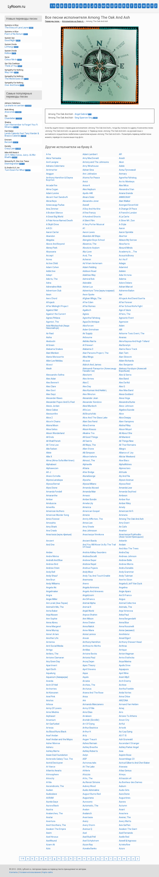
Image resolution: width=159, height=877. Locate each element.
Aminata (123, 515)
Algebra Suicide (126, 410)
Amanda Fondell (54, 491)
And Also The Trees (129, 548)
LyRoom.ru (16, 6)
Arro (121, 712)
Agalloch (87, 310)
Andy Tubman (126, 576)
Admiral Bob (89, 279)
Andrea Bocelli (90, 556)
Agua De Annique (91, 322)
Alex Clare (51, 386)
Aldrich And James (92, 364)
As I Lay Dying (125, 731)
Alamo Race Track (128, 349)
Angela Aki (51, 587)
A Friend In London (128, 212)
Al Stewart (88, 345)
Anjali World (88, 611)
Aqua (85, 673)
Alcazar (86, 360)
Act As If (123, 259)
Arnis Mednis (52, 712)
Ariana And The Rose (93, 692)
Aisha (49, 337)
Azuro (122, 848)
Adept (49, 275)
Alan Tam (123, 353)
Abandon (50, 236)
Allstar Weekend (127, 456)
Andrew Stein (52, 568)
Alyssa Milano (89, 484)
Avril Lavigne (52, 162)
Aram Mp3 (124, 677)
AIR (120, 329)
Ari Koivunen (52, 692)
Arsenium (51, 720)
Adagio (122, 263)
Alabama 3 (88, 349)
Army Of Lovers (53, 708)
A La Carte (124, 216)
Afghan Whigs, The (92, 298)
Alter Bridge (88, 472)
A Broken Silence (54, 212)
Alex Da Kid (124, 382)
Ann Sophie (51, 618)
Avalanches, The (54, 813)
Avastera (123, 813)
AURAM (50, 798)
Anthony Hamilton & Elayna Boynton (59, 178)
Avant (122, 809)
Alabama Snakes (54, 349)
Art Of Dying (89, 724)
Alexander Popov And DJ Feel (60, 402)
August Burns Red (92, 794)
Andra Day (124, 552)
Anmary (123, 174)
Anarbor (123, 530)
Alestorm (87, 375)
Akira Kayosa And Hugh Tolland (134, 341)
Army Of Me (88, 708)
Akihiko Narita (89, 341)
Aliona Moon (52, 425)
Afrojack (50, 302)
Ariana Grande (126, 193)
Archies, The (89, 685)
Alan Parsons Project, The (96, 353)
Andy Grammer (126, 572)
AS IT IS (123, 735)
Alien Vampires (126, 421)
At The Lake (89, 766)
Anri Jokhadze (90, 174)
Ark (84, 700)
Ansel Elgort (125, 638)
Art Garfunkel (52, 724)
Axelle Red (124, 837)
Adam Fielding (89, 267)
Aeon (48, 294)
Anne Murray (52, 630)
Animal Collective (127, 603)
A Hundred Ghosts (92, 216)
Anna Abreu (52, 622)
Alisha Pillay (125, 425)
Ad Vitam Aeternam (92, 263)
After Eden (88, 302)
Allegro (122, 449)
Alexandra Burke (127, 402)
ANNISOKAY (124, 197)
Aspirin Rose (125, 755)
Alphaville (87, 464)
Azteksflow (124, 844)
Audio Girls (124, 790)
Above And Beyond (55, 244)
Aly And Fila (124, 476)
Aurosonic (88, 801)
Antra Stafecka (126, 657)
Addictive (50, 271)
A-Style (122, 224)
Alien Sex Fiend (90, 421)
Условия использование (30, 872)
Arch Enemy (125, 681)
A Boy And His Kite (91, 209)
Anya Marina (125, 661)
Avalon (86, 809)
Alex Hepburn (89, 189)
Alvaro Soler (88, 197)
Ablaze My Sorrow (128, 240)
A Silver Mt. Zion (127, 220)
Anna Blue (124, 622)
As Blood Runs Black (56, 731)
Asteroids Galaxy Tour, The (59, 759)
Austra (49, 809)
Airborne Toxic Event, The (131, 333)
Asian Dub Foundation (57, 755)
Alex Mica (123, 185)
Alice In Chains (53, 421)
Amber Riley (125, 503)
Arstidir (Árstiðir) (91, 720)
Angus (122, 599)
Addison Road (89, 271)
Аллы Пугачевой (127, 170)
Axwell (86, 205)
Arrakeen (87, 716)
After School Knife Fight (131, 306)
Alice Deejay (125, 417)
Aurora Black (52, 805)
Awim (49, 833)
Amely (122, 507)
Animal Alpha (89, 603)
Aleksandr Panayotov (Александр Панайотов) (99, 369)
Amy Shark (51, 526)
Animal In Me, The (55, 607)
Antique (123, 650)
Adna (48, 283)
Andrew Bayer (89, 560)
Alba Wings (88, 357)
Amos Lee (88, 523)
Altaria (86, 468)
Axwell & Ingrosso (127, 840)
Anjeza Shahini (90, 614)
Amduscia (51, 503)
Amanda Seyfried (127, 491)
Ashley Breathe (90, 747)
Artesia (49, 727)
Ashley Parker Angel (129, 747)
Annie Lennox (89, 634)
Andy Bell (50, 572)
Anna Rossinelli (126, 626)
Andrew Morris (126, 564)
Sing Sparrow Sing (84, 117)
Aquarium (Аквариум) (57, 677)
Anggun (50, 174)
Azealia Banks (90, 848)
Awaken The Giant (128, 829)
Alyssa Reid (124, 484)
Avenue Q (87, 829)
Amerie (86, 515)
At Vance (50, 766)
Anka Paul (124, 614)
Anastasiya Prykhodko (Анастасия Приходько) (131, 535)
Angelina (123, 587)
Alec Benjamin (126, 364)
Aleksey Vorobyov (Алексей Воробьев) (132, 369)
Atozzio (86, 774)
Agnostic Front (126, 318)
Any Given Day (53, 661)
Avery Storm (89, 825)
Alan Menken (52, 353)
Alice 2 (49, 417)
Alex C (86, 382)
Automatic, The (90, 805)
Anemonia (88, 579)
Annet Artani (52, 634)
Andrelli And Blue (54, 560)
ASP (85, 759)
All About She (125, 433)
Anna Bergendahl (127, 618)
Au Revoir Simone (91, 782)
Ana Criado (51, 530)
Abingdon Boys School (94, 240)
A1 (84, 228)
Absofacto (124, 244)
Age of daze (125, 310)
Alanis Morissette (55, 357)
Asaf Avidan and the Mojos (59, 739)
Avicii (85, 181)
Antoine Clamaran (55, 657)
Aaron (122, 228)
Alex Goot (51, 390)
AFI (120, 154)
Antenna (50, 642)
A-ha (48, 154)
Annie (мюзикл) (126, 630)
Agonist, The (52, 322)
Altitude (123, 472)
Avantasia (88, 817)
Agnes (86, 314)
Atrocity (50, 778)
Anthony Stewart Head (130, 642)
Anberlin (123, 540)
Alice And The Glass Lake (95, 417)
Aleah (49, 368)
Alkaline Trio (89, 433)
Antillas (86, 650)
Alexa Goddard (126, 394)
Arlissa (49, 704)
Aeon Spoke (88, 294)
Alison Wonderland (55, 433)
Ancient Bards (90, 540)
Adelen (122, 271)
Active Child (52, 263)
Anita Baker (52, 611)
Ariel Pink (50, 696)
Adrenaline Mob (53, 286)
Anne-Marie (88, 630)
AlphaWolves (125, 464)
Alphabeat (51, 464)
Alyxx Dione (51, 487)
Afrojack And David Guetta (132, 298)
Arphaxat (50, 716)
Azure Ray (88, 844)
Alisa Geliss (51, 429)
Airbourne (87, 337)
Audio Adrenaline (91, 790)
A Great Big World (54, 216)
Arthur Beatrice (90, 727)
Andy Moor (88, 572)
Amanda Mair (89, 491)
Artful (122, 724)
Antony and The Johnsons (96, 162)
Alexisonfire (52, 413)
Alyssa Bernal (53, 484)
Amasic (86, 495)
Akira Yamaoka (53, 158)
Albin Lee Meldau (54, 360)
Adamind (123, 267)
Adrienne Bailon (126, 290)
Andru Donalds (126, 568)
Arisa (85, 696)
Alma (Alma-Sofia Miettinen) (60, 460)
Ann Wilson (88, 618)
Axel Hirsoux (52, 837)
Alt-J (48, 472)
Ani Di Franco (125, 595)
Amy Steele (88, 526)
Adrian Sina (88, 170)
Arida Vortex (125, 692)
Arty (85, 735)
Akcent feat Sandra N (57, 197)
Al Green (50, 345)
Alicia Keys (51, 201)
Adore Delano (125, 283)
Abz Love (87, 251)
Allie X (49, 456)
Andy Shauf (52, 576)
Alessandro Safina (55, 375)
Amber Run (124, 499)
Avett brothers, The (56, 825)
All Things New (126, 441)
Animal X (87, 607)
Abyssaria (51, 251)
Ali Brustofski (89, 413)
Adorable (87, 283)
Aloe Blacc (124, 460)
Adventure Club (53, 290)
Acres (49, 259)
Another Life (52, 638)
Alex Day (87, 386)
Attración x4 (125, 778)
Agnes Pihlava (53, 318)
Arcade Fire (51, 185)
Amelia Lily (88, 503)
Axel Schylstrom (91, 840)
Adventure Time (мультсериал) (98, 290)
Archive (122, 685)
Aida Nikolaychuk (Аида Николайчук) (57, 326)
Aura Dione (124, 794)
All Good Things (90, 437)
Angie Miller (51, 599)
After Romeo (89, 306)
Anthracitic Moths (92, 646)
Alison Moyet (125, 429)
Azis (48, 848)
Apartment (51, 665)
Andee (49, 552)
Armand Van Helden (129, 704)
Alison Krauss (89, 429)
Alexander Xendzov (92, 402)
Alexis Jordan (52, 406)
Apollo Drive (124, 665)
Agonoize (123, 322)
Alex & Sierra (125, 375)
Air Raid (50, 333)
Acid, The (87, 255)
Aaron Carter (52, 232)
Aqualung (50, 673)
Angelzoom (88, 595)
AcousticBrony (126, 255)
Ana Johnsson (90, 530)
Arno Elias (87, 712)
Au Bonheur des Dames (130, 782)
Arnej (121, 708)
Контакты (13, 872)
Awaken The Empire (56, 829)
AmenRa (50, 507)
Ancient (50, 540)
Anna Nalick (88, 626)
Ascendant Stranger (129, 743)
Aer (120, 294)
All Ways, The (89, 445)
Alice (121, 413)
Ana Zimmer (52, 209)
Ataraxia (123, 766)
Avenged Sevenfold (128, 205)
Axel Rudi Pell (89, 837)
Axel (85, 833)
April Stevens (89, 669)
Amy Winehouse (91, 166)
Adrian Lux (88, 286)
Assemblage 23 (126, 759)
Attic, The (88, 778)
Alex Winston (89, 394)
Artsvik (122, 727)
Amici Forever (53, 519)
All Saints (87, 441)
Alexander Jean (90, 398)
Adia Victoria (125, 275)
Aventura (50, 821)
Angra (49, 595)
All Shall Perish (53, 441)
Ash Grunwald (126, 739)
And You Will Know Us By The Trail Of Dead (99, 545)
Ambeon (123, 495)
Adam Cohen (52, 267)
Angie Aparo (125, 591)
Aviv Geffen (124, 825)
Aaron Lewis (89, 232)
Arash (122, 158)
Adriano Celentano (55, 166)
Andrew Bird (52, 564)
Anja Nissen (52, 614)
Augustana (88, 798)
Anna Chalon (89, 622)
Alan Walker (124, 201)
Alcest (49, 364)
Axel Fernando (126, 833)
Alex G (122, 386)
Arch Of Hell (52, 685)
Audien (49, 790)
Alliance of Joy (126, 452)
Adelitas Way (89, 275)
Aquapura (124, 669)
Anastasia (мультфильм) (59, 534)
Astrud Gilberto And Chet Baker (134, 763)
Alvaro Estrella (53, 476)
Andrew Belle (125, 560)
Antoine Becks (90, 653)
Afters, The (124, 314)
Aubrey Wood (89, 786)
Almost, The (89, 460)
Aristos (49, 700)
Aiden (122, 325)
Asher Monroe (53, 743)
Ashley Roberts (90, 751)
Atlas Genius (125, 770)
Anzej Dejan (88, 661)
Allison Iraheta (90, 456)
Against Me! (52, 310)
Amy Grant (124, 523)
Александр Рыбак (55, 205)
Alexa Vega (124, 398)
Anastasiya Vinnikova (93, 534)
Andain (122, 544)
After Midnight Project (57, 306)
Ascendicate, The (55, 786)
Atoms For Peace (91, 177)
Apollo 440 (88, 193)
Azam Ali (50, 844)
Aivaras (122, 337)
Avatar (49, 817)
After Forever (125, 302)
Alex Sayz (51, 394)
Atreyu (122, 774)
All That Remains (127, 445)
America (87, 507)
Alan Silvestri (125, 357)
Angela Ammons (91, 587)
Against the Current (56, 314)
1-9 (53, 5)
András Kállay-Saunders (94, 552)
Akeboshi (50, 341)
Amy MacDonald (91, 158)
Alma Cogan (52, 189)
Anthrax (123, 646)
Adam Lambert (90, 154)
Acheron (87, 259)
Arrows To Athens (128, 716)
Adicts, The (52, 279)
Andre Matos (52, 556)
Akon (121, 162)
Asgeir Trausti (90, 739)
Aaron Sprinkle (126, 232)
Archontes (51, 689)
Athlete (86, 770)
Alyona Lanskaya (54, 480)
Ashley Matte (52, 751)
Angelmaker (52, 591)
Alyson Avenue (126, 480)
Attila (49, 782)
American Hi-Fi (126, 511)
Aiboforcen (88, 325)
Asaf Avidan (52, 735)
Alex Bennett (52, 382)
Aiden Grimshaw (91, 329)
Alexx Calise (52, 410)
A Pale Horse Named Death (59, 220)
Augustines (124, 798)
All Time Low (52, 445)
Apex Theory (89, 665)
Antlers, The (52, 653)
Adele (122, 166)
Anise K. (86, 185)
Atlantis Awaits (53, 770)
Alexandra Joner (91, 201)
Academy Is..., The (128, 251)
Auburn (122, 786)
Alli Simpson (89, 452)
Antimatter (51, 170)
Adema (122, 279)
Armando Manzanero (93, 704)
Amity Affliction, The (93, 519)
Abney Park (51, 248)
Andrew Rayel (89, 564)
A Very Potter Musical (93, 224)
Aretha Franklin (126, 689)
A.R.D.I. (49, 228)
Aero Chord (51, 298)
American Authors (55, 511)
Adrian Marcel (126, 286)
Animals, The (125, 607)
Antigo (49, 650)
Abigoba (50, 240)
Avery (85, 821)
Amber (49, 499)
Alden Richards (126, 360)
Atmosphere (52, 774)
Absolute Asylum (91, 248)
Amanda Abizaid (91, 487)
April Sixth (51, 669)
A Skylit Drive (52, 224)
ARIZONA (123, 700)
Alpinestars (124, 468)
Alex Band (124, 378)
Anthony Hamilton (91, 642)
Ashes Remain (90, 743)
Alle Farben (51, 449)
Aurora (122, 801)
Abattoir (123, 236)
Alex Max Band (126, 390)
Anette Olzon (125, 579)
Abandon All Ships (91, 236)
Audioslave (51, 794)
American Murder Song (57, 515)
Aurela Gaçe (52, 801)
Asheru (49, 747)
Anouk (86, 638)
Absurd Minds (126, 248)
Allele (48, 452)
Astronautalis (89, 763)
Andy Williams (53, 583)
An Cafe (123, 526)
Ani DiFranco (89, 599)
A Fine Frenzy (89, 212)
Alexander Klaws (54, 398)
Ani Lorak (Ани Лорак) (57, 603)
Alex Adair (51, 378)
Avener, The (125, 817)
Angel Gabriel (81, 114)
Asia (121, 751)
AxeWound (51, 840)
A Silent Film (89, 220)
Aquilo (86, 677)
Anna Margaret (53, 626)
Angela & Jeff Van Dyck (130, 583)
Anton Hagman (126, 653)
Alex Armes (88, 378)
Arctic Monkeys (126, 181)
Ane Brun (50, 579)
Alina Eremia (89, 425)
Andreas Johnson (127, 556)
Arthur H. (87, 731)
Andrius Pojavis (90, 568)
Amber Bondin (90, 499)
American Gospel (91, 511)
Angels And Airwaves (93, 591)
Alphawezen (52, 468)
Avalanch (87, 813)
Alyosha (87, 480)
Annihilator (124, 634)
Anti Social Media (54, 646)
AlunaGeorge (89, 476)
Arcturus (87, 689)
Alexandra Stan (126, 189)
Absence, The (89, 244)
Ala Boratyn (124, 345)
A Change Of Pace (128, 209)
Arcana (86, 681)
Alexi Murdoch (90, 406)
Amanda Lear (125, 487)
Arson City (124, 720)
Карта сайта (47, 872)
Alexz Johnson (126, 406)
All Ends (50, 437)
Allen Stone (88, 449)
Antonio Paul (89, 657)
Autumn (123, 805)
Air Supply (87, 333)
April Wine (124, 673)
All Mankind (124, 437)
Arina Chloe (124, 696)
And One (50, 544)
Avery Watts (125, 821)
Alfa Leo (87, 410)
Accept (49, 255)
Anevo (86, 583)
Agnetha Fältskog (127, 177)
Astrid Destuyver (54, 763)
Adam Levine (52, 193)
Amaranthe (51, 495)
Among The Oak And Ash (131, 519)
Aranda (49, 681)
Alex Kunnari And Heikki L (95, 390)
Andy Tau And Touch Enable (96, 576)
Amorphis (51, 523)
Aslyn (85, 755)
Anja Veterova (126, 611)
